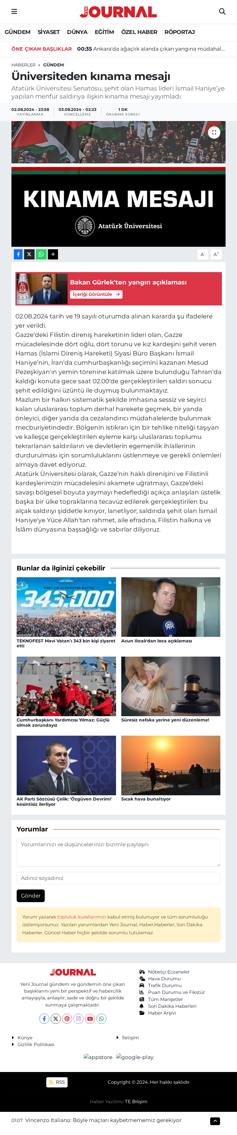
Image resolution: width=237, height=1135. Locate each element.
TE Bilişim (136, 1101)
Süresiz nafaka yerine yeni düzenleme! (165, 720)
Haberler (23, 65)
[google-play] (135, 1057)
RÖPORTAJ (179, 32)
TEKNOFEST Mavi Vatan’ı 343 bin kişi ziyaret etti (66, 643)
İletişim (130, 1037)
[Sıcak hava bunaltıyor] (171, 765)
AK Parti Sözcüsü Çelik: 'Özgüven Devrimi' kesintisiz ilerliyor (64, 801)
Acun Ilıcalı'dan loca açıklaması (156, 641)
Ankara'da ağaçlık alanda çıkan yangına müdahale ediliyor (151, 49)
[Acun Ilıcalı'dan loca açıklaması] (171, 606)
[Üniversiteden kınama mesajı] (118, 184)
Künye (25, 1037)
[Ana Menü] (14, 12)
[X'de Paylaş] (29, 254)
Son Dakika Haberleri (172, 1006)
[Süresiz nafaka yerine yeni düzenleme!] (171, 686)
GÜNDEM (17, 32)
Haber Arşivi (162, 1013)
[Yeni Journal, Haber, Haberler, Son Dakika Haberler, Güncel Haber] (118, 11)
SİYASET (49, 32)
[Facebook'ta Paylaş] (18, 254)
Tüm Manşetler (165, 999)
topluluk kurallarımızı (82, 917)
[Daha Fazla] (53, 254)
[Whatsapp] (101, 1019)
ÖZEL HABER (139, 32)
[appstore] (98, 1057)
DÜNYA (77, 32)
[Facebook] (44, 1019)
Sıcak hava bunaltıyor (146, 799)
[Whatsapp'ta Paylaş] (41, 254)
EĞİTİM (104, 32)
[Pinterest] (67, 1019)
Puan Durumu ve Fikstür (176, 992)
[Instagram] (78, 1019)
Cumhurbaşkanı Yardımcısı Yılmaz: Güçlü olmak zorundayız (63, 722)
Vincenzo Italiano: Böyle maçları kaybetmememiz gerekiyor (103, 1120)
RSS (60, 1082)
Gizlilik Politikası (36, 1044)
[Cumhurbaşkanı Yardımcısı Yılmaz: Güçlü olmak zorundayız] (66, 686)
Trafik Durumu (165, 985)
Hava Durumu (164, 979)
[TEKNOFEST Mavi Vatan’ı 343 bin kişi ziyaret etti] (66, 606)
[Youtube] (90, 1019)
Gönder (31, 896)
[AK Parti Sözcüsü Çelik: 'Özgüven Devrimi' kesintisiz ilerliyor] (66, 765)
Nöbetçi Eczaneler (169, 972)
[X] (56, 1019)
